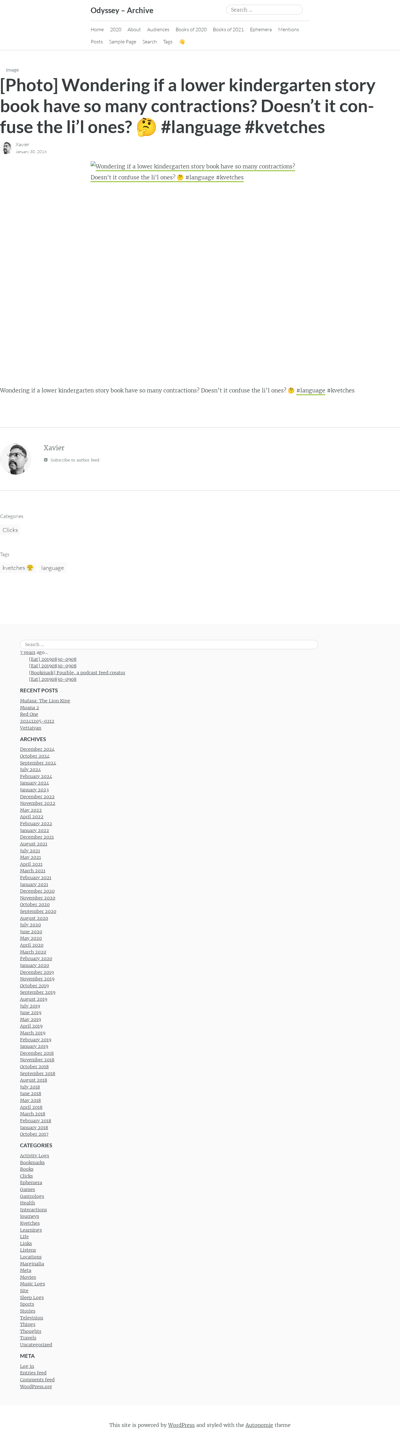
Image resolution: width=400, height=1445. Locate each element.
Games (27, 1189)
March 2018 (32, 1114)
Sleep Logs (32, 1297)
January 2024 (34, 783)
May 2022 (31, 810)
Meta (25, 1270)
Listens (28, 1250)
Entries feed (33, 1373)
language (52, 567)
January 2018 (34, 1127)
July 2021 (30, 851)
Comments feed (37, 1380)
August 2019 (33, 999)
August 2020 (34, 918)
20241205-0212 (37, 721)
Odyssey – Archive (122, 10)
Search (149, 41)
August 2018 (33, 1080)
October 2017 (34, 1134)
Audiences (158, 29)
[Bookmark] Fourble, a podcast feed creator (77, 672)
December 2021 (37, 837)
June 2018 (30, 1093)
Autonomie (259, 1425)
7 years (27, 652)
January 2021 (34, 884)
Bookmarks (32, 1162)
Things (27, 1324)
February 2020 (36, 958)
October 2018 (34, 1066)
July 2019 (30, 1006)
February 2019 (35, 1040)
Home (97, 29)
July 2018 (30, 1087)
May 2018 (30, 1100)
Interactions (33, 1210)
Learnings (31, 1230)
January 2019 (34, 1046)
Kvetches (30, 1223)
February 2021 (35, 877)
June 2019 (30, 1012)
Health (27, 1203)
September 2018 (37, 1073)
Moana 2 (29, 707)
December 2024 (37, 749)
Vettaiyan (30, 728)
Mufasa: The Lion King (45, 701)
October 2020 (35, 904)
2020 (115, 29)
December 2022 (37, 797)
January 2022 (34, 830)
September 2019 (37, 992)
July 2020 (30, 925)
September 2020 (38, 911)
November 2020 (37, 898)
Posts (97, 41)
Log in (27, 1366)
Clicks (10, 530)
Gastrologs (32, 1196)
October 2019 (34, 986)
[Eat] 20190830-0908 (53, 659)
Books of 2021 (228, 29)
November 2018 (37, 1060)
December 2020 (37, 891)
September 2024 (38, 763)
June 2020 (31, 931)
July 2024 (30, 769)
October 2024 (35, 756)
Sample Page (122, 41)
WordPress (181, 1425)
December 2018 (37, 1053)
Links (26, 1243)
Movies (28, 1277)
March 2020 (33, 952)
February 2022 (36, 823)
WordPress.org (36, 1386)
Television (31, 1318)
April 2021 (31, 864)
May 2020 (31, 938)
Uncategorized (36, 1345)
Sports (27, 1304)
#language (310, 390)
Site (24, 1290)
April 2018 (31, 1107)
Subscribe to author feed (74, 460)
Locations (31, 1257)
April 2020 (31, 945)
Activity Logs (34, 1155)
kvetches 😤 (18, 567)
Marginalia (32, 1264)
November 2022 (37, 803)
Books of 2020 (191, 29)
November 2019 (37, 979)
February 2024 (36, 776)
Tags (167, 41)
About (134, 29)
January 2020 (34, 965)
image (12, 69)
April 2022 (31, 817)
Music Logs (32, 1284)
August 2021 (33, 844)
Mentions (288, 29)
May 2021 (30, 857)
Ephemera (261, 29)
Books (26, 1169)
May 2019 (30, 1019)
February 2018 (35, 1121)
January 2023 (34, 790)
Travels (28, 1338)
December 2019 (37, 972)
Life (24, 1236)
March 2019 (32, 1033)
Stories (27, 1311)
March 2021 (32, 871)
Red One (29, 714)
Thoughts (30, 1331)
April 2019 (31, 1026)
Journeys (29, 1216)
